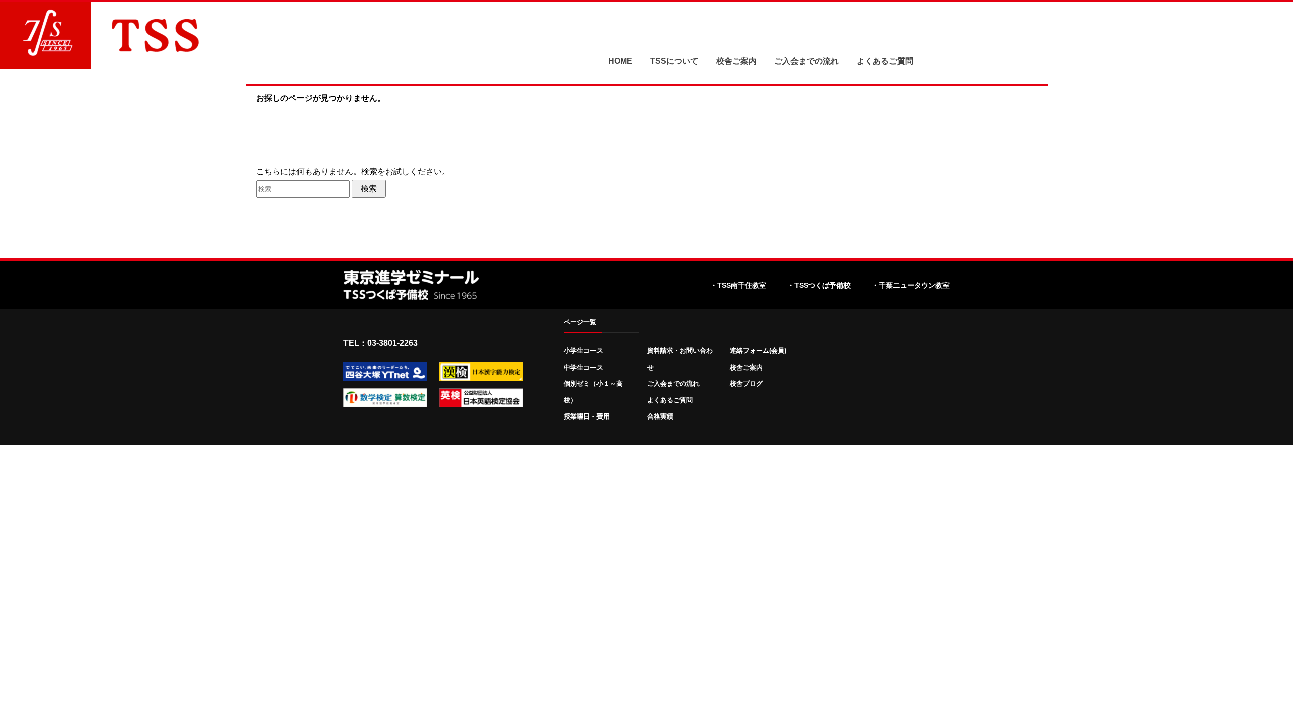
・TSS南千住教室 (738, 285)
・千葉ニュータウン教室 (911, 285)
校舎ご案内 (736, 61)
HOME (620, 61)
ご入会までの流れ (806, 61)
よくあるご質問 (885, 61)
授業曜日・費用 (587, 416)
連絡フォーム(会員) (758, 350)
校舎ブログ (746, 383)
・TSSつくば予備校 (819, 285)
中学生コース (583, 367)
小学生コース (583, 350)
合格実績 (660, 416)
